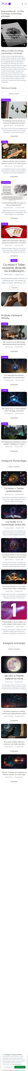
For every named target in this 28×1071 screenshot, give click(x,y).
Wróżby (6, 31)
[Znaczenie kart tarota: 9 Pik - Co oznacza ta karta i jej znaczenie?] (14, 33)
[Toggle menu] (25, 3)
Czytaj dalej (14, 287)
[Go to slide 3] (24, 44)
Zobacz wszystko (14, 93)
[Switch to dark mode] (22, 3)
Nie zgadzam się (8, 1067)
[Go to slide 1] (21, 44)
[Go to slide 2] (23, 44)
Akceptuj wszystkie (20, 1067)
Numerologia (5, 100)
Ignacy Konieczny (8, 125)
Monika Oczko (6, 41)
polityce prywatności (16, 1064)
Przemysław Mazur (8, 207)
